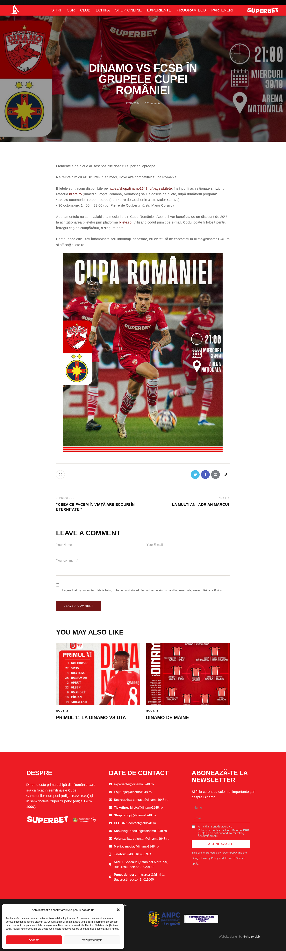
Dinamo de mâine (167, 717)
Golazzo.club (251, 936)
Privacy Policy (212, 590)
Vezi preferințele (92, 939)
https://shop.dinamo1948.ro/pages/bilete (140, 188)
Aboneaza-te (220, 844)
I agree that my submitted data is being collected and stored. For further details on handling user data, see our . (142, 590)
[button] (118, 910)
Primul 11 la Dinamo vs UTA (91, 717)
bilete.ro (75, 194)
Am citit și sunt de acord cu (223, 831)
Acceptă (34, 939)
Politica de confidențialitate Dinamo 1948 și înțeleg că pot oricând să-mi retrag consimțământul (223, 833)
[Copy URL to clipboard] (225, 474)
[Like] (61, 474)
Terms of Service (235, 858)
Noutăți (63, 710)
